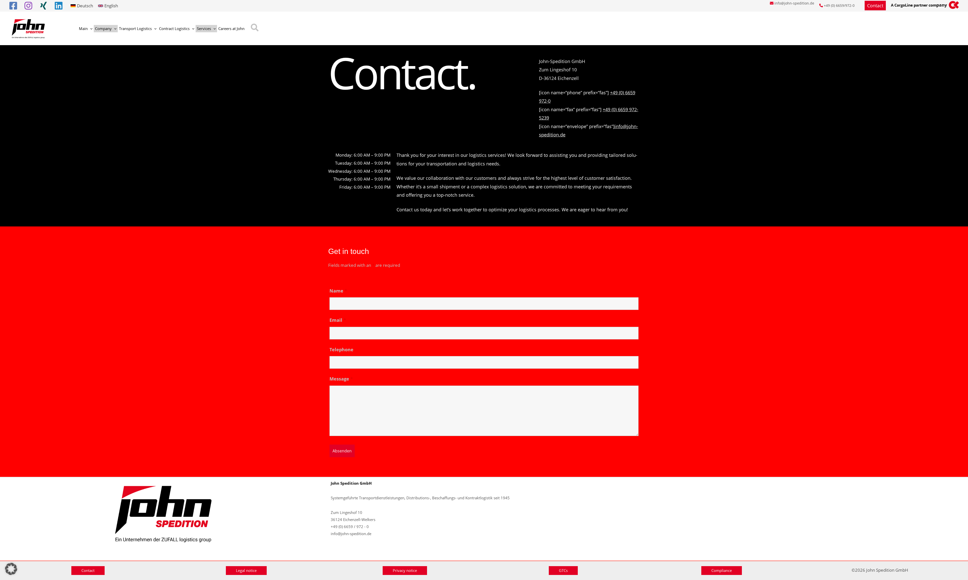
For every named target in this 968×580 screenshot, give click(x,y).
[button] (875, 5)
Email (337, 320)
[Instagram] (28, 5)
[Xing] (43, 5)
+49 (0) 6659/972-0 (839, 5)
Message (341, 379)
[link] (82, 6)
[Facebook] (13, 5)
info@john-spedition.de (794, 3)
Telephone (341, 349)
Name (338, 291)
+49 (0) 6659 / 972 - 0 (350, 526)
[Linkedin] (58, 5)
